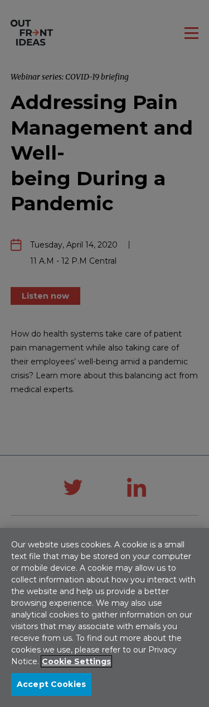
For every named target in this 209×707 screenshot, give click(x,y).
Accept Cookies (51, 684)
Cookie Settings (76, 661)
